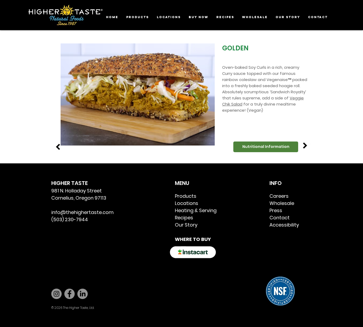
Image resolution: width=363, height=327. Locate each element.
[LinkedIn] (82, 294)
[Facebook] (69, 294)
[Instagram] (56, 294)
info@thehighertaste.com (82, 212)
